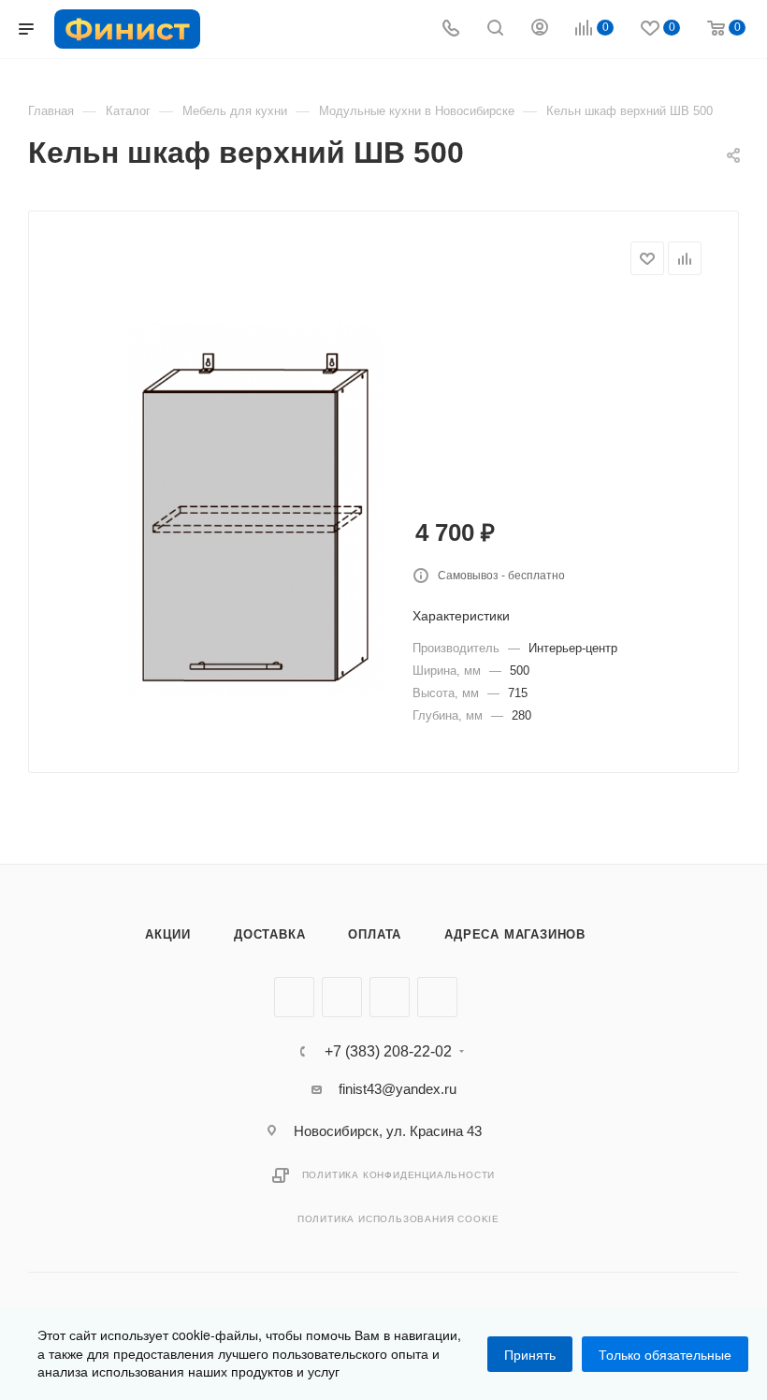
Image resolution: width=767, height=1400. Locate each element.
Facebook (342, 997)
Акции (168, 934)
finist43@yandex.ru (397, 1089)
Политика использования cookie (398, 1219)
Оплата (374, 934)
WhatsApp (437, 997)
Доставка (269, 934)
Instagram (389, 997)
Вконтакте (294, 997)
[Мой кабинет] (539, 29)
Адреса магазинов (515, 934)
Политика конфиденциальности (399, 1175)
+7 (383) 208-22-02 (388, 1051)
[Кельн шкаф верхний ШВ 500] (255, 509)
